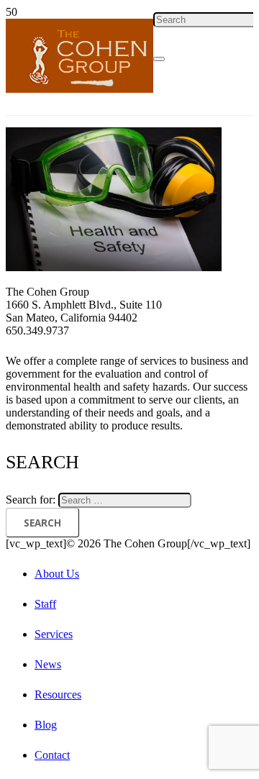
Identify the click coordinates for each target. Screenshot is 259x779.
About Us (57, 574)
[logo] (79, 89)
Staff (45, 604)
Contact (52, 755)
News (48, 664)
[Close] (159, 59)
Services (54, 634)
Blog (46, 725)
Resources (58, 694)
